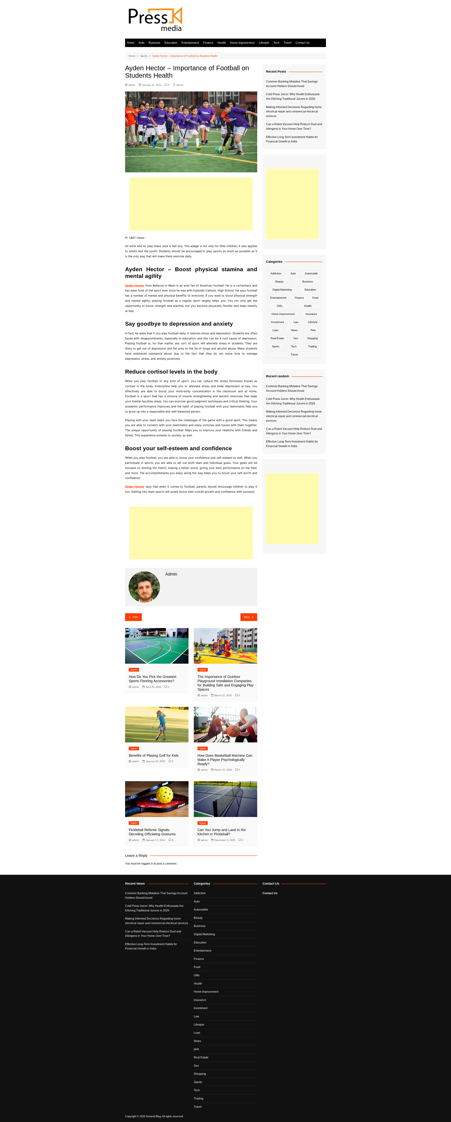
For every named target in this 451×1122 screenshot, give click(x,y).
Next (246, 617)
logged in (147, 863)
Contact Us (303, 42)
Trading (312, 346)
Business (154, 42)
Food (315, 297)
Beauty (279, 281)
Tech (276, 42)
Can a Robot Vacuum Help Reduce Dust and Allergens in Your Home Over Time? (294, 126)
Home (130, 42)
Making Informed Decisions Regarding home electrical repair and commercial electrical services (294, 112)
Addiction (276, 273)
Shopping (312, 338)
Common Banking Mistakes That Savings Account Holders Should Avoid (292, 84)
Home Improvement (242, 42)
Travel (287, 42)
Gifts (279, 305)
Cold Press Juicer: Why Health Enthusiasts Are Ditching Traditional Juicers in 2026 (293, 96)
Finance (208, 42)
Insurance (311, 313)
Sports (179, 85)
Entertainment (190, 42)
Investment (277, 322)
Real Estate (277, 338)
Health (222, 42)
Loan (275, 330)
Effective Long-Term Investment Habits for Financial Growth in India (292, 139)
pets (313, 330)
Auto (141, 42)
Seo (295, 338)
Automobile (311, 273)
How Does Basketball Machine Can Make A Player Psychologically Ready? (224, 760)
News (294, 330)
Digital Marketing (282, 289)
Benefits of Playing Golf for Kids (153, 755)
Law (296, 322)
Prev (135, 617)
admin (131, 85)
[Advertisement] (191, 204)
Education (171, 42)
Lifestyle (264, 42)
